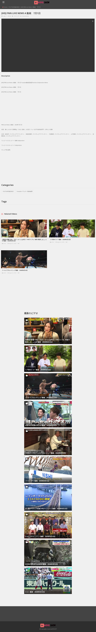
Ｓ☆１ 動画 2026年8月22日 (35, 592)
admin (4, 243)
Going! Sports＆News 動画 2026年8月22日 (41, 564)
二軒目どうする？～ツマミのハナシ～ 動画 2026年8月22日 (45, 453)
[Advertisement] (48, 45)
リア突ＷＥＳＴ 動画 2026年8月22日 (60, 239)
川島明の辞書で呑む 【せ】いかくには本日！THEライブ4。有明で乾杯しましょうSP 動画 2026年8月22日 (24, 240)
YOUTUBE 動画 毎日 (14, 7)
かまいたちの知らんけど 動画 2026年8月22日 (41, 425)
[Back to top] (90, 627)
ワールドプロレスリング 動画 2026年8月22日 (15, 270)
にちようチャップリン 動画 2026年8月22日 (40, 536)
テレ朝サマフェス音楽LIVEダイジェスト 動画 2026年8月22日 (46, 509)
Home (5, 7)
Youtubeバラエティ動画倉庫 (24, 191)
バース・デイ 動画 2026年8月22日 (37, 481)
